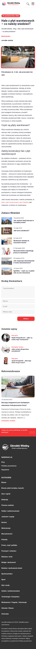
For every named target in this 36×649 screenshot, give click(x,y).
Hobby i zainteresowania (10, 511)
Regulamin (5, 470)
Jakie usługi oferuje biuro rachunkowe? (20, 350)
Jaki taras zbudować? (21, 231)
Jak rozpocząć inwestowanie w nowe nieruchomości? (23, 262)
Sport (3, 579)
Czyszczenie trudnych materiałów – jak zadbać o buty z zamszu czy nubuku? (14, 432)
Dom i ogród (5, 494)
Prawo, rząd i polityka (9, 545)
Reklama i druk (6, 557)
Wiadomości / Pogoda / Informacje (14, 602)
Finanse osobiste (7, 505)
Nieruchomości (6, 534)
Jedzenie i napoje (7, 517)
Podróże (4, 539)
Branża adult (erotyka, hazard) (12, 488)
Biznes (3, 482)
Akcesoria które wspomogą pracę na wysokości (23, 252)
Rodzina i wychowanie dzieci (11, 568)
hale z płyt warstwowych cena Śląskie (14, 202)
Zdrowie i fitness (7, 608)
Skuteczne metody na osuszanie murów (21, 242)
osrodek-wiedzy (7, 40)
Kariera (4, 522)
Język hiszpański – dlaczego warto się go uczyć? (21, 362)
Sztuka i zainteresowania (10, 591)
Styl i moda (5, 585)
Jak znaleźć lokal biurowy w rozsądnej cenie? (23, 221)
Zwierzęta (5, 614)
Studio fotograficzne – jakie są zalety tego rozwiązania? (22, 339)
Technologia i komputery (10, 597)
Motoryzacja (5, 528)
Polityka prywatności (8, 466)
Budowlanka (5, 36)
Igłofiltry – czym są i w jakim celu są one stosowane (23, 272)
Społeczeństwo (6, 574)
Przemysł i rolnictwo (8, 551)
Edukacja (4, 500)
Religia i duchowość (8, 562)
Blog (3, 462)
